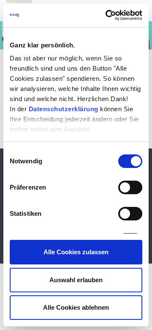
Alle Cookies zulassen (76, 252)
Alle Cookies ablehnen (76, 307)
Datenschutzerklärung (63, 109)
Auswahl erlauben (76, 279)
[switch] (130, 187)
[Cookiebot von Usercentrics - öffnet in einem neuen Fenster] (107, 15)
